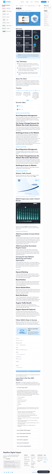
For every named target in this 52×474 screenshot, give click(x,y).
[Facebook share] (48, 7)
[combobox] (17, 345)
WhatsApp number (19, 342)
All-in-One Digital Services (27, 457)
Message (17, 365)
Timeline (45, 14)
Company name (18, 356)
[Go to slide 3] (27, 100)
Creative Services (27, 461)
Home (17, 5)
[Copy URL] (39, 6)
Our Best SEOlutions (45, 19)
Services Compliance (33, 467)
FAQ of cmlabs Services (40, 461)
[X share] (46, 7)
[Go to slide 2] (25, 100)
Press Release (33, 461)
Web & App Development (26, 463)
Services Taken (46, 15)
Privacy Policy (46, 459)
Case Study (21, 5)
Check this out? (36, 334)
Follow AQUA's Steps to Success (46, 25)
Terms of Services (45, 462)
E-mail (17, 347)
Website (17, 352)
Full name (17, 338)
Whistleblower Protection (33, 464)
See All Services (27, 465)
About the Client (46, 12)
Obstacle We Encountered (46, 17)
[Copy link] (50, 7)
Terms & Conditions (45, 457)
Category (17, 361)
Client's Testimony (40, 458)
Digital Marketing (26, 459)
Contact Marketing (44, 471)
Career (32, 460)
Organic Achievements (46, 21)
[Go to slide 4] (31, 100)
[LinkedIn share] (44, 7)
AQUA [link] (26, 5)
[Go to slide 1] (23, 100)
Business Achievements (46, 23)
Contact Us (32, 458)
